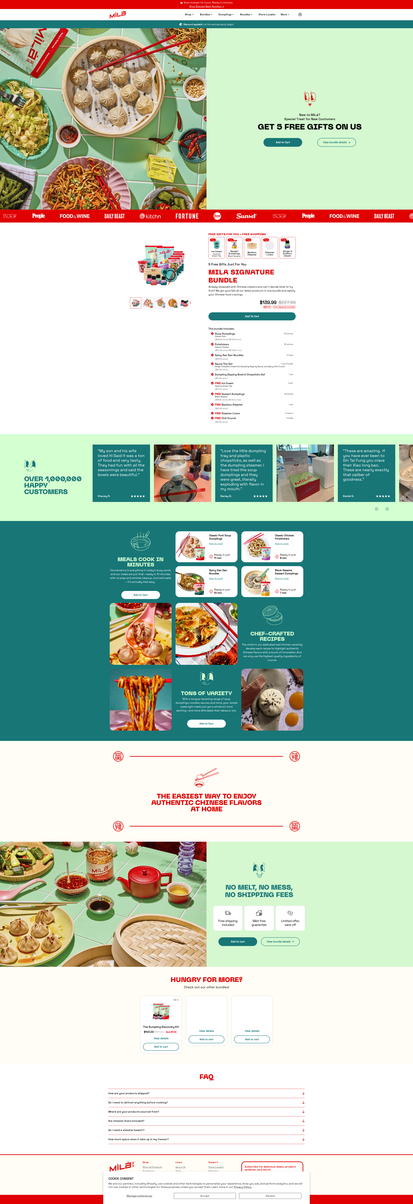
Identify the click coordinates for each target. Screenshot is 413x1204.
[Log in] (300, 14)
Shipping (213, 1170)
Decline (270, 1196)
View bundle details (335, 142)
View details (161, 1038)
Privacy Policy (243, 1187)
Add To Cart (252, 316)
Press (178, 1170)
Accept (204, 1196)
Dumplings (225, 14)
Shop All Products (152, 1167)
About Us (181, 1167)
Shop (188, 14)
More (284, 14)
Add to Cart (283, 142)
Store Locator (267, 14)
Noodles (245, 14)
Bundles (205, 14)
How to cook (216, 543)
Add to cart (238, 941)
